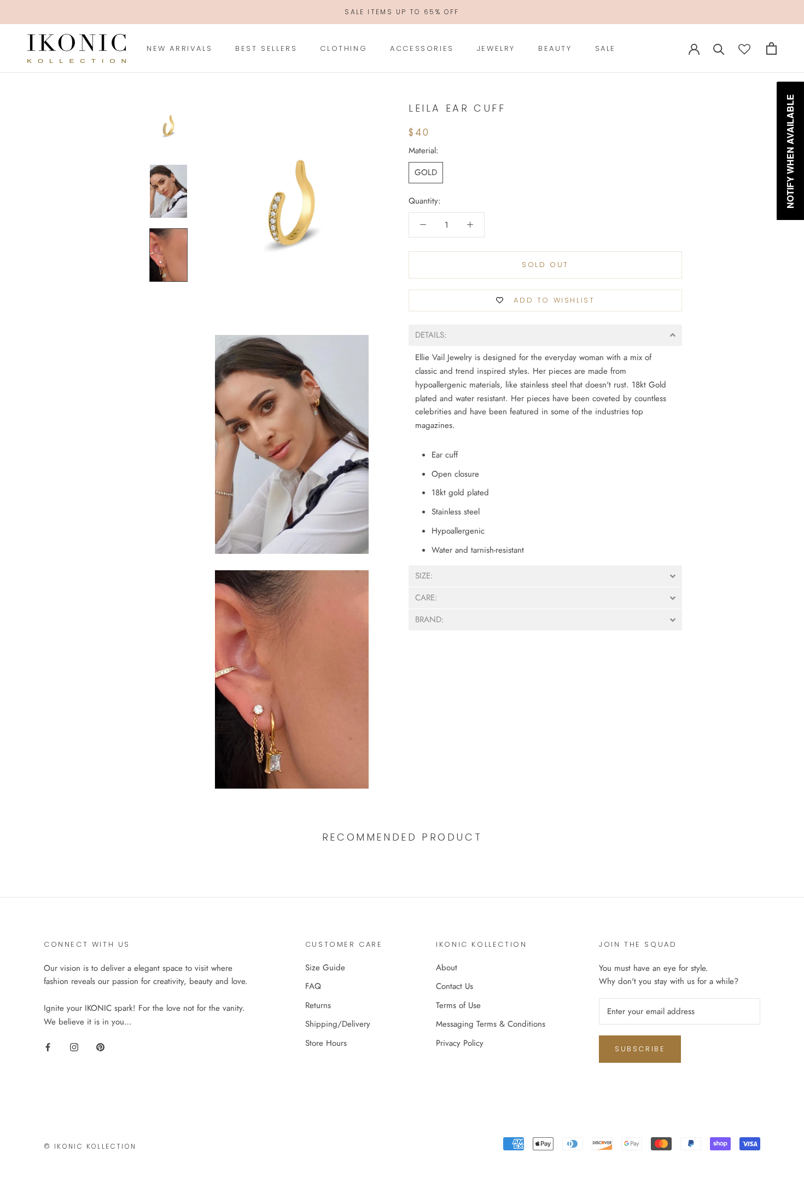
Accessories (422, 48)
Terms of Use (458, 1005)
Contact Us (454, 986)
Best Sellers (266, 48)
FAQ (313, 986)
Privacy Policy (459, 1043)
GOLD (426, 172)
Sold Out (545, 264)
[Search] (719, 48)
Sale (605, 48)
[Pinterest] (100, 1046)
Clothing (343, 48)
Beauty (555, 48)
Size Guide (325, 968)
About (446, 968)
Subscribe (640, 1049)
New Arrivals (179, 48)
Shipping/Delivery (337, 1024)
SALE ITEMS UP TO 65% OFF (402, 11)
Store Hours (326, 1043)
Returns (318, 1005)
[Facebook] (48, 1046)
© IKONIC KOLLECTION (90, 1146)
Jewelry (496, 48)
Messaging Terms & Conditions (490, 1024)
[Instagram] (74, 1046)
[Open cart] (771, 48)
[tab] (545, 335)
